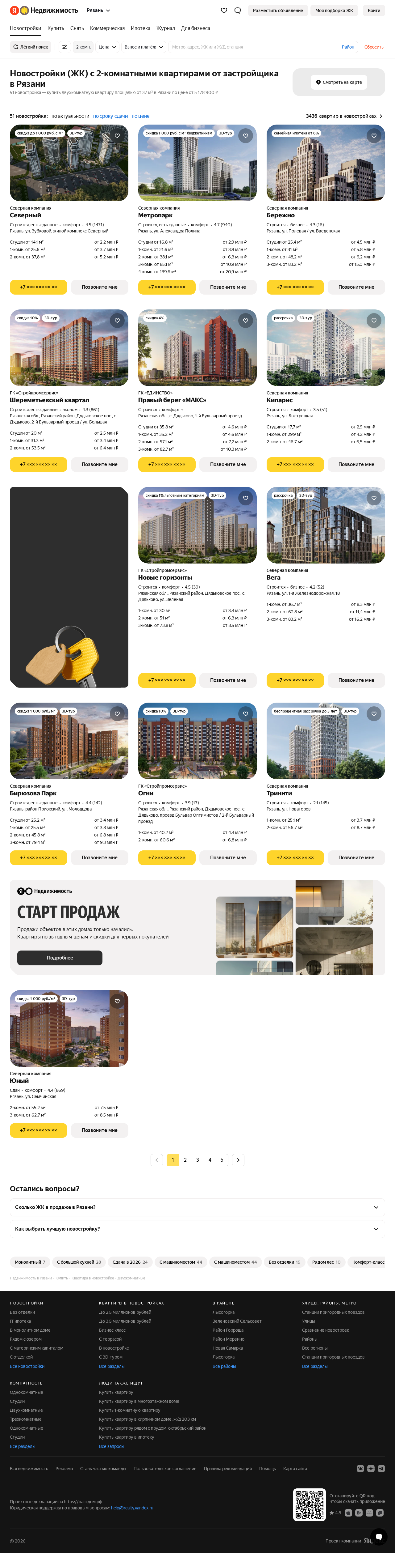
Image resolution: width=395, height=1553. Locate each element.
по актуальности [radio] (70, 116)
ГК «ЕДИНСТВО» (155, 392)
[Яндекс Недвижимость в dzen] (371, 1468)
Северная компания (31, 208)
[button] (237, 10)
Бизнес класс (112, 1330)
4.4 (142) (93, 802)
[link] (374, 10)
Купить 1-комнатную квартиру (129, 1410)
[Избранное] (224, 10)
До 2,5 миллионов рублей (125, 1312)
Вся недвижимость (29, 1468)
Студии (17, 1401)
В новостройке (114, 1348)
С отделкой (21, 1357)
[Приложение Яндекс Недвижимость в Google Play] (359, 1512)
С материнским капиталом (36, 1348)
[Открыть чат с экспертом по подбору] (379, 1537)
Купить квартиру (116, 1392)
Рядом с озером (26, 1339)
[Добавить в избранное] (117, 135)
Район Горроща (228, 1330)
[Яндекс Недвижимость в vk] (360, 1468)
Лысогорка (224, 1312)
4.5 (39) (192, 587)
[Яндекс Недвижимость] (44, 10)
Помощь (267, 1468)
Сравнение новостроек (325, 1330)
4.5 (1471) (94, 224)
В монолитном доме (30, 1330)
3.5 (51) (320, 409)
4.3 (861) (90, 409)
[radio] (185, 1160)
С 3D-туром (111, 1357)
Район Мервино (228, 1339)
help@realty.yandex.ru (132, 1507)
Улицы (308, 1321)
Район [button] (348, 47)
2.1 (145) (321, 802)
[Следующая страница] (238, 1160)
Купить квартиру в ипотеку (126, 1437)
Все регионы (315, 1348)
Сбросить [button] (374, 47)
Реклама (64, 1468)
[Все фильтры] (65, 47)
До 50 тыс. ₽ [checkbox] (77, 557)
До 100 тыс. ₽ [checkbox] (79, 575)
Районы (310, 1339)
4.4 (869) (56, 1090)
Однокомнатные (26, 1392)
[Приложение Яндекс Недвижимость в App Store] (348, 1512)
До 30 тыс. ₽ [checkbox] (37, 557)
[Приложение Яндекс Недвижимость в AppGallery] (369, 1512)
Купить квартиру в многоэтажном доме (139, 1401)
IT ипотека (20, 1321)
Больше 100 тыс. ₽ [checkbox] (44, 593)
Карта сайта (295, 1468)
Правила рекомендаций (228, 1468)
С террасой (110, 1339)
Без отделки (22, 1312)
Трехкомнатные (26, 1419)
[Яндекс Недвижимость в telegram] (381, 1468)
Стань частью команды (103, 1468)
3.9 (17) (192, 802)
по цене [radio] (141, 116)
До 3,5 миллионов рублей (125, 1321)
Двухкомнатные (26, 1410)
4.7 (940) (223, 224)
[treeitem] (27, 28)
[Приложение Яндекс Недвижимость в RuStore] (380, 1512)
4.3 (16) (317, 224)
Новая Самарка (228, 1348)
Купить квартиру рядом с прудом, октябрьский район (152, 1428)
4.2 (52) (317, 587)
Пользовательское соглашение (165, 1468)
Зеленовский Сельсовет (237, 1321)
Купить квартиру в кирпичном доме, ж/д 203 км (147, 1419)
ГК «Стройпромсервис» (34, 392)
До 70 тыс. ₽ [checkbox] (37, 575)
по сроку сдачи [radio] (110, 116)
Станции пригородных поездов (333, 1312)
